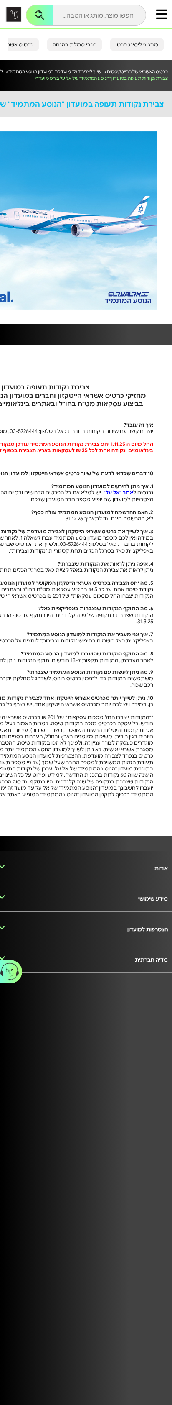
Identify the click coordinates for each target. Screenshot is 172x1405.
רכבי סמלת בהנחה (74, 44)
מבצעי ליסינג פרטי (137, 44)
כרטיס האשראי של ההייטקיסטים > (136, 71)
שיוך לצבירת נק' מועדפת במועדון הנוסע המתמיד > (53, 71)
